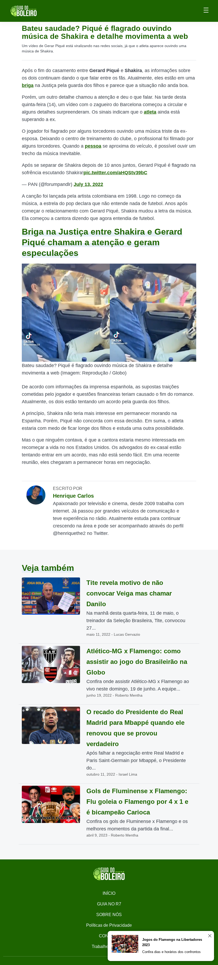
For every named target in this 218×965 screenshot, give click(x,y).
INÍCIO (109, 893)
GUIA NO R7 (109, 904)
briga (27, 85)
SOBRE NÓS (109, 914)
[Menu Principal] (206, 11)
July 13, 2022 (88, 184)
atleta (150, 112)
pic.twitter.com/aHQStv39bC (115, 172)
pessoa (93, 146)
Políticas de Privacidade (109, 925)
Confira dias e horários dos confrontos (171, 952)
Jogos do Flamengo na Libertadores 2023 (172, 942)
